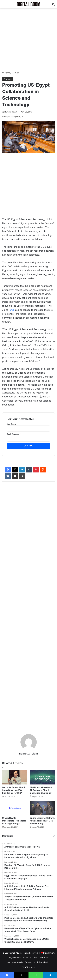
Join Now (28, 445)
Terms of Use (28, 967)
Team (35, 957)
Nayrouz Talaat (10, 112)
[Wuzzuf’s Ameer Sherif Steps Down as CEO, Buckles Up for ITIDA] (14, 777)
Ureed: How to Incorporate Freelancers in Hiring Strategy (14, 821)
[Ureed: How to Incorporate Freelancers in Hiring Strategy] (14, 808)
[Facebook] (8, 469)
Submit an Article (15, 962)
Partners (44, 957)
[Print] (22, 476)
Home (7, 73)
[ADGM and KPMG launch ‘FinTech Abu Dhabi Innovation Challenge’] (42, 777)
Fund (11, 309)
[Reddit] (43, 469)
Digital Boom (49, 953)
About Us (27, 957)
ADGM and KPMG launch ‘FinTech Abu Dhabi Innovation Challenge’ (42, 790)
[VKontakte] (8, 476)
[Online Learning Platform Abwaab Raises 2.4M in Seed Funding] (42, 808)
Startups (15, 73)
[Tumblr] (29, 469)
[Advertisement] (28, 39)
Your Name (12, 424)
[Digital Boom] (28, 4)
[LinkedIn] (22, 469)
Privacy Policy (43, 962)
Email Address (14, 434)
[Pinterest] (36, 469)
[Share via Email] (15, 476)
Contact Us (30, 962)
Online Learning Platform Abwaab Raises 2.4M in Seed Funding (42, 821)
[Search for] (53, 5)
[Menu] (3, 5)
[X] (15, 469)
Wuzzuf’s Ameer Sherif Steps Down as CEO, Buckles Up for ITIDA (13, 790)
